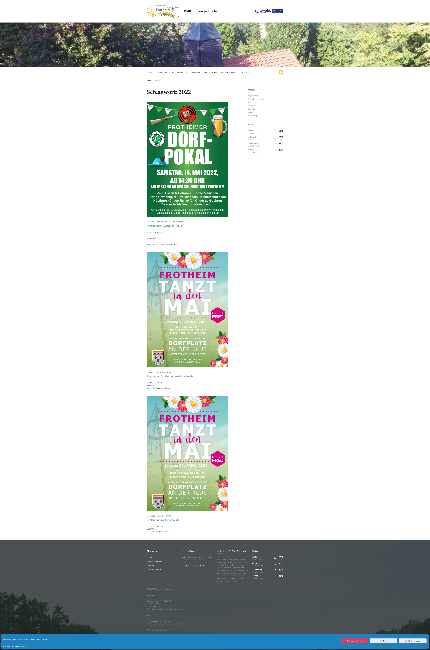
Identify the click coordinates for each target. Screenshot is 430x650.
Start (149, 81)
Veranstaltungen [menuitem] (228, 72)
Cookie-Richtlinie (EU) (154, 569)
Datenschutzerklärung (20, 646)
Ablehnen (383, 641)
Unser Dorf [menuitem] (163, 72)
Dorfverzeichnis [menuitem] (179, 72)
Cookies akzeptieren (354, 641)
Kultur (180, 222)
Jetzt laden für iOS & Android (193, 566)
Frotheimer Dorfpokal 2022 (164, 226)
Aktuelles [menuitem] (195, 72)
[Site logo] (164, 20)
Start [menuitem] (151, 72)
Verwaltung (252, 116)
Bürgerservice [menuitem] (210, 72)
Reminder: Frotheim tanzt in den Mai (170, 376)
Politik (250, 105)
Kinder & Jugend (170, 222)
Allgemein (159, 222)
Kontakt (149, 558)
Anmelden (150, 565)
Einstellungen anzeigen (412, 641)
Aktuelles (158, 81)
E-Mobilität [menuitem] (245, 72)
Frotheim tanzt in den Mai (163, 520)
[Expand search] (281, 72)
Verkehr (251, 112)
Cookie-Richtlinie (8, 646)
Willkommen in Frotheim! (203, 11)
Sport (250, 109)
